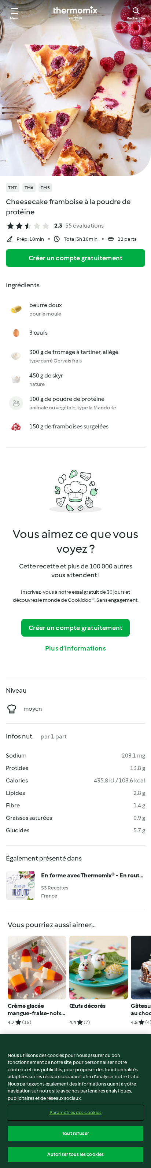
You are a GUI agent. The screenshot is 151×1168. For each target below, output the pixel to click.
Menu (15, 18)
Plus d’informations (75, 648)
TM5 (45, 187)
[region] (75, 1101)
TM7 (12, 187)
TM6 (29, 187)
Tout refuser (75, 1133)
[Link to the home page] (75, 13)
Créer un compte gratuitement (76, 258)
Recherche (136, 18)
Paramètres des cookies (75, 1112)
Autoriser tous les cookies (75, 1154)
